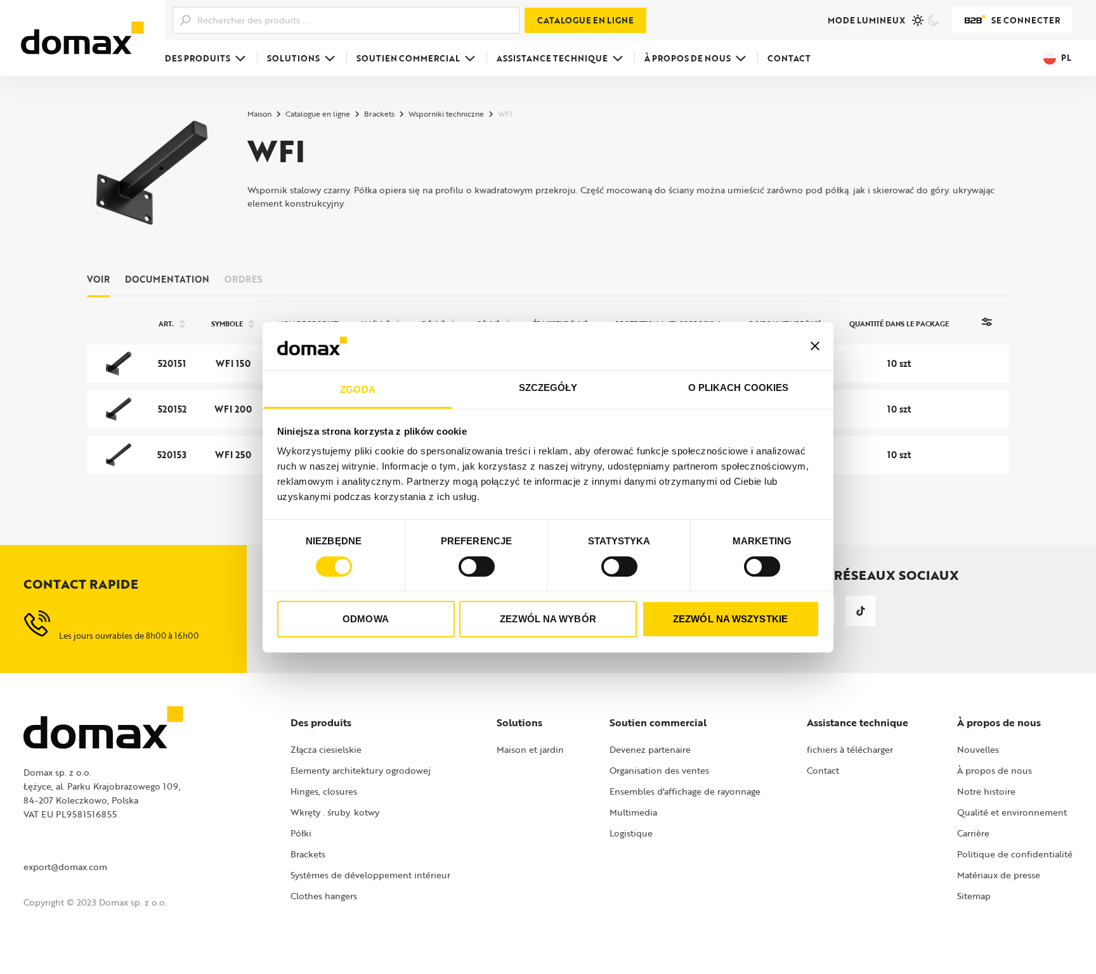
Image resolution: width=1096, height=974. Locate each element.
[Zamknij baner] (815, 346)
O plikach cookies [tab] (738, 387)
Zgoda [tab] (357, 389)
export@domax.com (65, 866)
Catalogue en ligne (585, 20)
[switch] (477, 566)
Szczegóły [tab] (548, 387)
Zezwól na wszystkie (730, 618)
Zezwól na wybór (548, 618)
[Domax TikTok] (860, 611)
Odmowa (365, 618)
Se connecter (1025, 20)
